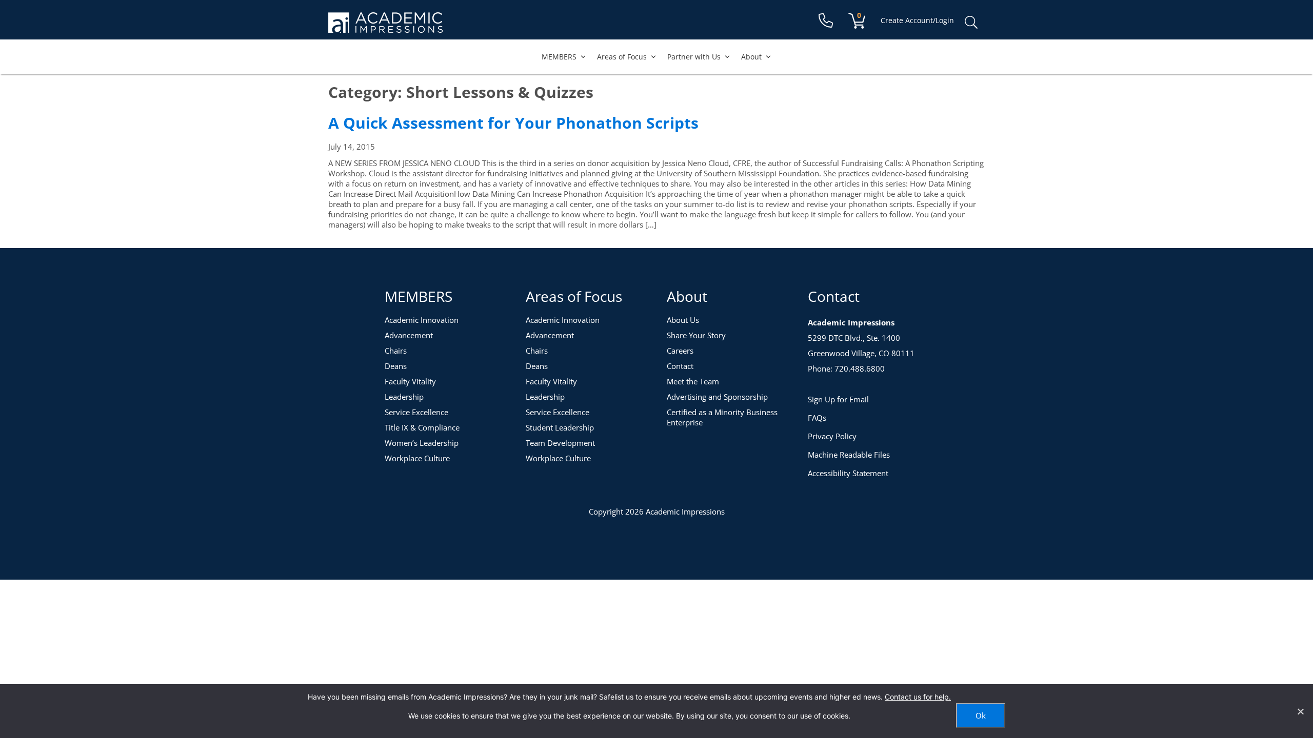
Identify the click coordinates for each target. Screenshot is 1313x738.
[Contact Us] (826, 20)
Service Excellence (416, 412)
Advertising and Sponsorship (717, 397)
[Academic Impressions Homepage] (385, 26)
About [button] (751, 56)
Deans (396, 366)
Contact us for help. (918, 696)
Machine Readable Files (849, 454)
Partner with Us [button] (694, 56)
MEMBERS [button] (559, 56)
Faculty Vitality (410, 381)
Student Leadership (560, 427)
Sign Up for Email (838, 399)
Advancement (409, 335)
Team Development (560, 443)
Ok (981, 715)
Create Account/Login (917, 20)
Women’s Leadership (422, 443)
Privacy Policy (832, 436)
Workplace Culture (417, 458)
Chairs (396, 350)
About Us (683, 320)
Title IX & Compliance (422, 427)
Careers (680, 350)
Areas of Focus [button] (622, 56)
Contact (680, 366)
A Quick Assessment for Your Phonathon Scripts (513, 122)
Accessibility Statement (848, 473)
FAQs (817, 418)
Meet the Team (693, 381)
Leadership (404, 397)
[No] (1300, 711)
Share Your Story (696, 335)
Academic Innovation (422, 320)
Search (971, 22)
